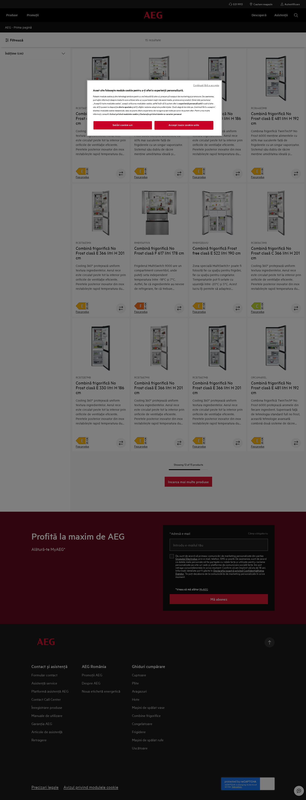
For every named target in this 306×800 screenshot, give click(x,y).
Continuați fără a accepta (206, 85)
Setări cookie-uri (123, 125)
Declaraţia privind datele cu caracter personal (161, 114)
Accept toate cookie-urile (184, 125)
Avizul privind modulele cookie (124, 114)
